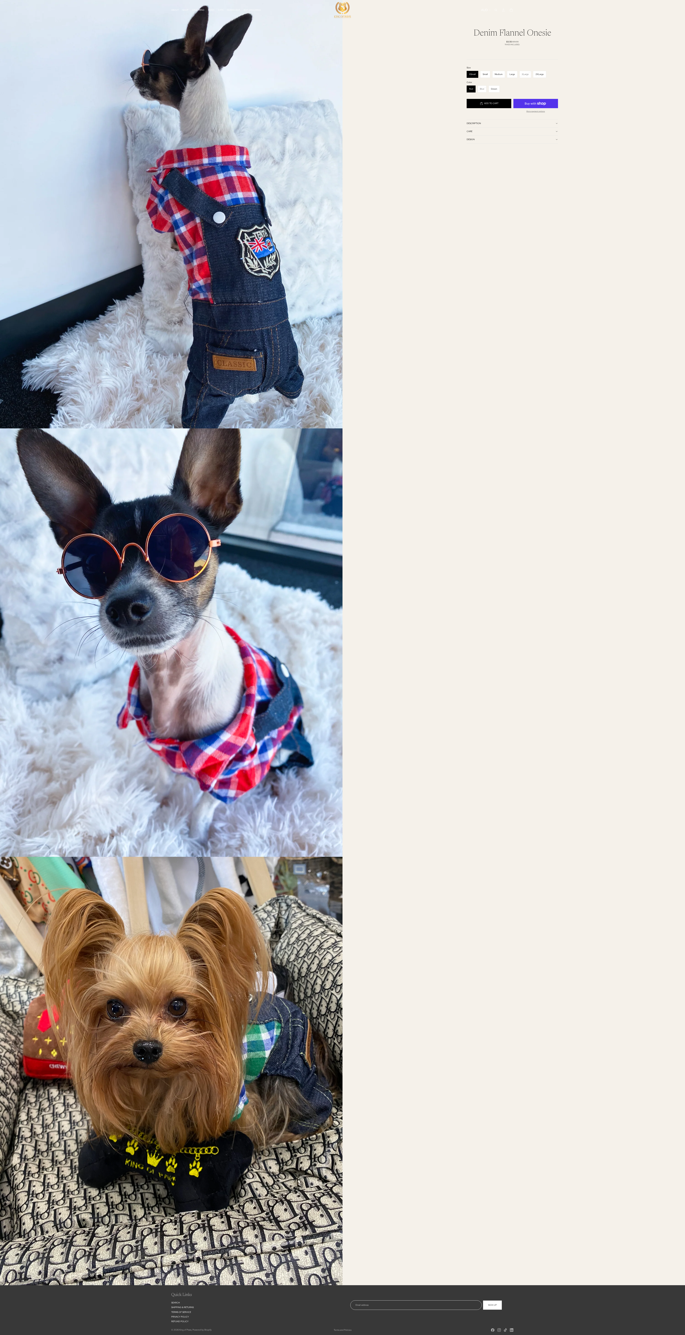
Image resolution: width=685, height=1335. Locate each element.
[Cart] (511, 10)
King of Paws (185, 1329)
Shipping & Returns (182, 1307)
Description (474, 123)
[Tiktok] (505, 1330)
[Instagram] (499, 1330)
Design (471, 139)
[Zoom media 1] (171, 214)
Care (469, 131)
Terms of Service (181, 1312)
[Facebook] (493, 1330)
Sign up (492, 1305)
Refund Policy (180, 1321)
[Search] (496, 10)
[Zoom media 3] (171, 1071)
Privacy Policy (180, 1316)
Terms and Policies (342, 1330)
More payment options (535, 111)
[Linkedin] (511, 1330)
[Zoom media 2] (171, 642)
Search (175, 1302)
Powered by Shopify (202, 1329)
